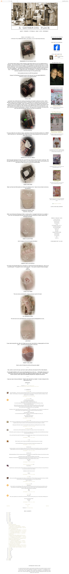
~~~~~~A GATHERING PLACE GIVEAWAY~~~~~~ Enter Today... (17, 537)
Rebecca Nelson (59, 55)
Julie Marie (28, 391)
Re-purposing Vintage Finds (34, 386)
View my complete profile (58, 58)
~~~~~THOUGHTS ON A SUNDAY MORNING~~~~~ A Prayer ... (17, 542)
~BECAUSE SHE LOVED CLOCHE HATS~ (14, 543)
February (10, 556)
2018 (8, 513)
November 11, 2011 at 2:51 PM (29, 444)
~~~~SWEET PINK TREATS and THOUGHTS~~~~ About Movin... (17, 545)
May (9, 553)
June (9, 552)
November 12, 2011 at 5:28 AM (29, 481)
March (9, 555)
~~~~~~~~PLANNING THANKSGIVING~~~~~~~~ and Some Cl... (17, 531)
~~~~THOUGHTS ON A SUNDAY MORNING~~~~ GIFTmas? (16, 526)
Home (28, 505)
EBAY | (37, 31)
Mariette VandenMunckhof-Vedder (28, 464)
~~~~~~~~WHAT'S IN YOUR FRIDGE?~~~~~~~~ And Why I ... (17, 540)
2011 (8, 521)
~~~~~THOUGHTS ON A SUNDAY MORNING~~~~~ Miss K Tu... (17, 536)
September (10, 549)
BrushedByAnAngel (28, 428)
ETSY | (41, 31)
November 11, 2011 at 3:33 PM (29, 450)
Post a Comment (28, 504)
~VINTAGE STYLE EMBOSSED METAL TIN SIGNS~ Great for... (17, 538)
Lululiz (28, 476)
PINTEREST (45, 31)
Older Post (47, 505)
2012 (8, 520)
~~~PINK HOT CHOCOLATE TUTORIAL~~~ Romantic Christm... (17, 544)
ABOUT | (22, 31)
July (9, 551)
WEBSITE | (26, 31)
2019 (8, 512)
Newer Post (8, 505)
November (10, 523)
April (9, 554)
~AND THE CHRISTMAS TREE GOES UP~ (14, 525)
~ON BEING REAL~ (11, 534)
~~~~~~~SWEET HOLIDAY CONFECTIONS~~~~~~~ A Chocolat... (17, 529)
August (10, 550)
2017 (8, 514)
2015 (8, 516)
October (10, 548)
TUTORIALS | (33, 31)
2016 (8, 515)
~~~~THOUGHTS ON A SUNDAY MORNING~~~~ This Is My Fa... (17, 530)
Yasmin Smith (28, 398)
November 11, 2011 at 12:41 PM (29, 426)
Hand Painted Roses (23, 386)
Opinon (28, 386)
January (10, 557)
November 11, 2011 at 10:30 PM (29, 474)
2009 (8, 559)
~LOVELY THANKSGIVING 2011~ (13, 528)
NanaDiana (28, 420)
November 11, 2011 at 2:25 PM (29, 437)
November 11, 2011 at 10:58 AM (29, 396)
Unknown (28, 494)
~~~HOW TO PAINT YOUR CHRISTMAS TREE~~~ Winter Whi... (17, 527)
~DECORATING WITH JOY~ (12, 524)
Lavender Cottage (28, 483)
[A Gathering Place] (57, 50)
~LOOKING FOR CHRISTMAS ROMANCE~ (14, 539)
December (10, 522)
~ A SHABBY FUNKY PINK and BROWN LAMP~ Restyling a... (17, 535)
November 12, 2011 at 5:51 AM (29, 491)
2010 (8, 558)
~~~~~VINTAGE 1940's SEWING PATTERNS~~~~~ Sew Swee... (17, 541)
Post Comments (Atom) (29, 507)
